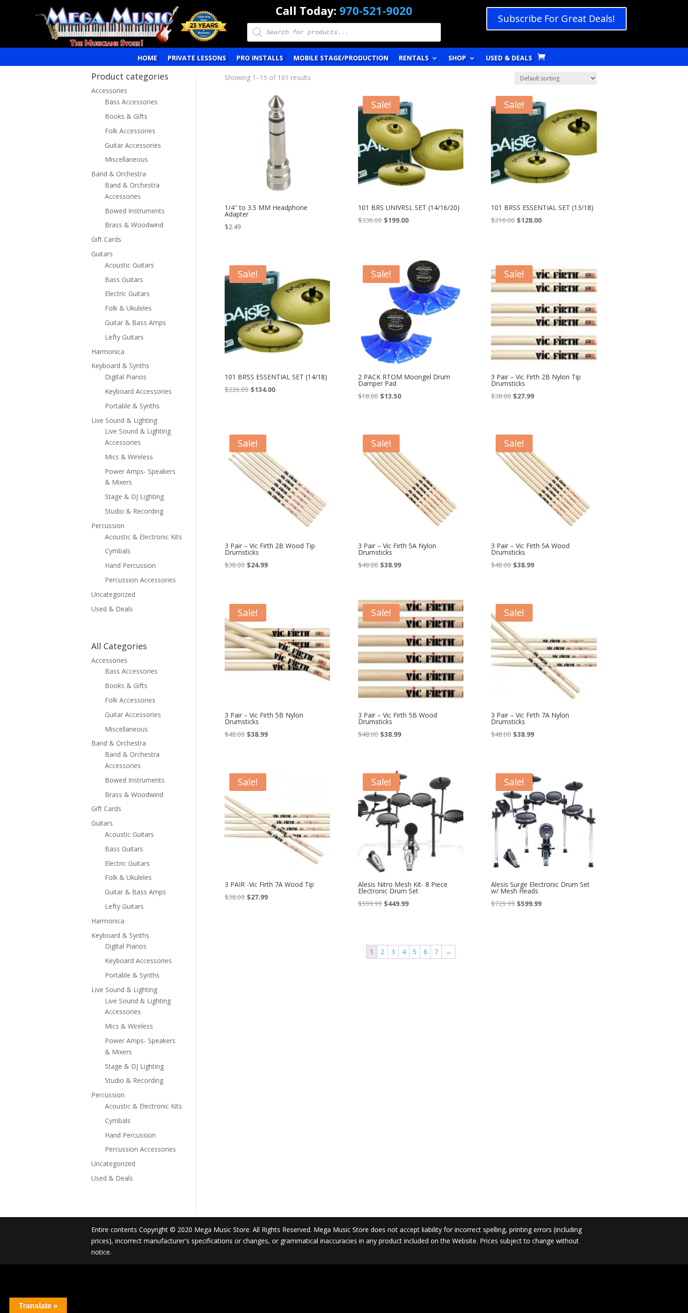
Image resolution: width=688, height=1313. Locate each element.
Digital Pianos (125, 376)
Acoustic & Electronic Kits (143, 536)
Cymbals (118, 550)
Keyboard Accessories (138, 391)
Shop (457, 58)
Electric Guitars (127, 293)
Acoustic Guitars (129, 265)
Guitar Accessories (133, 145)
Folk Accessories (130, 130)
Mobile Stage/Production (340, 58)
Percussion (107, 525)
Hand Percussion (130, 565)
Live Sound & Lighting (124, 420)
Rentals (414, 58)
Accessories (109, 90)
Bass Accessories (131, 101)
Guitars (102, 253)
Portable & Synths (132, 405)
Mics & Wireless (129, 456)
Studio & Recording (134, 511)
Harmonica (107, 351)
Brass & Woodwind (134, 224)
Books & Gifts (126, 116)
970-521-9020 (375, 10)
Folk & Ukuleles (128, 308)
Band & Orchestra (118, 173)
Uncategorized (113, 594)
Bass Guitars (124, 279)
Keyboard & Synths (120, 365)
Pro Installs (259, 58)
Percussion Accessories (140, 579)
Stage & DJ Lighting (134, 496)
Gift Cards (106, 239)
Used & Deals (509, 58)
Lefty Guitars (124, 337)
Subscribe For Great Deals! (556, 18)
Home (147, 58)
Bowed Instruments (135, 210)
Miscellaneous (126, 159)
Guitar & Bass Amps (135, 322)
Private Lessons (197, 58)
